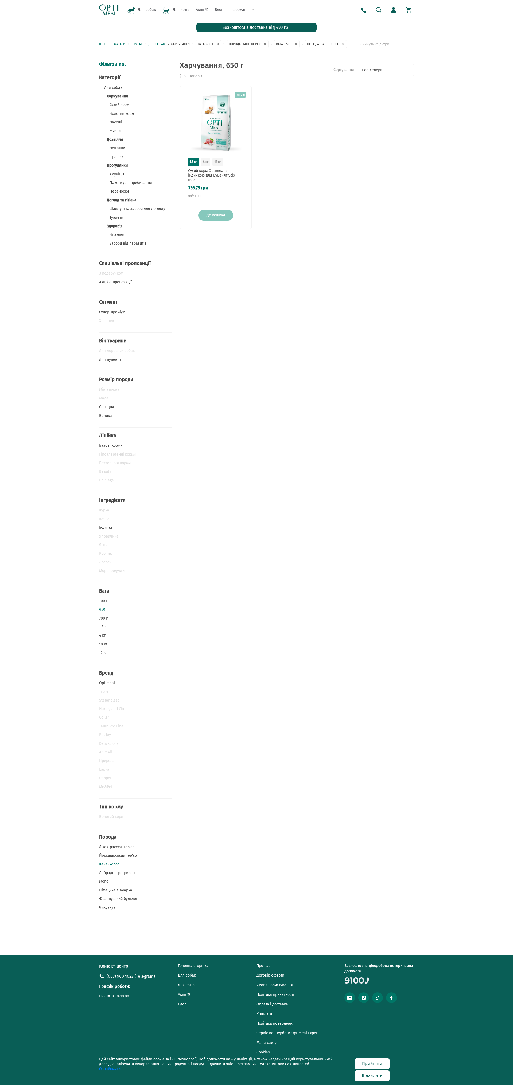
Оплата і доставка (272, 1004)
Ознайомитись (111, 1069)
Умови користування (274, 985)
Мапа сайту (266, 1042)
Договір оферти (270, 975)
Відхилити (372, 1075)
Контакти (264, 1014)
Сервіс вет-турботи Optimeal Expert (287, 1033)
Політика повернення (275, 1023)
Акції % (202, 9)
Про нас (263, 965)
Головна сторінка (193, 965)
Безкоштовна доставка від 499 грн (256, 27)
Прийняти (372, 1063)
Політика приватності (275, 994)
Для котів (186, 985)
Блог (219, 9)
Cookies (263, 1052)
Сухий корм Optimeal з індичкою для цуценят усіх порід (211, 175)
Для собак (187, 975)
